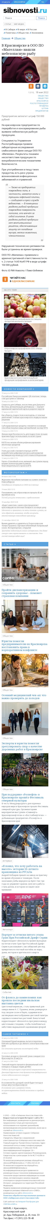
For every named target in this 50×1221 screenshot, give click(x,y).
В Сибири (10, 29)
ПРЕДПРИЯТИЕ (41, 111)
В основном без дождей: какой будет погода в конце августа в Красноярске (22, 1083)
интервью (7, 860)
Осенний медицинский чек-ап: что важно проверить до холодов (24, 697)
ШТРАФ (45, 108)
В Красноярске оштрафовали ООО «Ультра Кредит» (23, 349)
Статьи (8, 24)
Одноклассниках (23, 281)
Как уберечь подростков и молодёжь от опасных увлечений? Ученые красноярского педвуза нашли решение (24, 417)
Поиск (41, 18)
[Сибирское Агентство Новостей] (25, 10)
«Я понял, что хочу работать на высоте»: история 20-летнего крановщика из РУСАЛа (22, 869)
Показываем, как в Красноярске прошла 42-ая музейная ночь (22, 493)
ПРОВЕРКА (43, 106)
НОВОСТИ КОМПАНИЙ (19, 389)
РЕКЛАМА (35, 1103)
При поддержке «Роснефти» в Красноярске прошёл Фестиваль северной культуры (23, 797)
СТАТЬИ (10, 544)
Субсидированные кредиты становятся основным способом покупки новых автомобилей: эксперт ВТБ (25, 426)
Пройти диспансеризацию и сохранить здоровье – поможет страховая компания (22, 593)
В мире (21, 29)
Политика (10, 32)
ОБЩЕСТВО (43, 95)
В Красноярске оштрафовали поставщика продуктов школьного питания (23, 320)
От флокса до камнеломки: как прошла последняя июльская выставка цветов (22, 1000)
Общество (23, 32)
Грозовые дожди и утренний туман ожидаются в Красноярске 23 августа (23, 1057)
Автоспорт (8, 929)
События (7, 992)
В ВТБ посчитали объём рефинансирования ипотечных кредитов (21, 443)
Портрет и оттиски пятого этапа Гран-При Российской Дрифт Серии (24, 936)
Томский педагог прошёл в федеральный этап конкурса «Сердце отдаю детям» (22, 1065)
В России (32, 29)
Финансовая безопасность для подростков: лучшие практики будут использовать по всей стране (25, 435)
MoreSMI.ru (12, 1204)
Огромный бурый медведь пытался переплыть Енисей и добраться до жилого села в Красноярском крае (25, 1043)
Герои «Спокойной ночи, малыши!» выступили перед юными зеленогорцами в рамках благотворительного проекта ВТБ (25, 463)
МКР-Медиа (19, 24)
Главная (6, 38)
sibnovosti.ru (18, 1130)
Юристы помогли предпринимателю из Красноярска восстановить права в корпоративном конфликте (24, 645)
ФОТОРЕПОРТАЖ (15, 472)
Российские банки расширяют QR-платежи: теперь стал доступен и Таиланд (24, 397)
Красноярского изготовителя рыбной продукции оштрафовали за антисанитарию (24, 379)
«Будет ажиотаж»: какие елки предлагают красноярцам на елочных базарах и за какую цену (24, 506)
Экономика (37, 32)
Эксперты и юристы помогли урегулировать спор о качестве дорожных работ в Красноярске (22, 746)
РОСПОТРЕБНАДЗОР (39, 103)
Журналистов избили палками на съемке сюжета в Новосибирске (24, 480)
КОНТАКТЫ (15, 1103)
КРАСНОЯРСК (19, 2)
